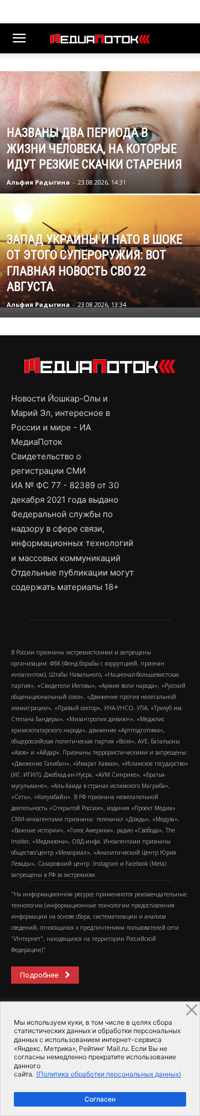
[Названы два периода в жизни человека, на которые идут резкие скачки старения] (100, 143)
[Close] (191, 1009)
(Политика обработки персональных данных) (108, 1074)
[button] (19, 38)
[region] (100, 1058)
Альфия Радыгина (38, 182)
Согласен (100, 1099)
